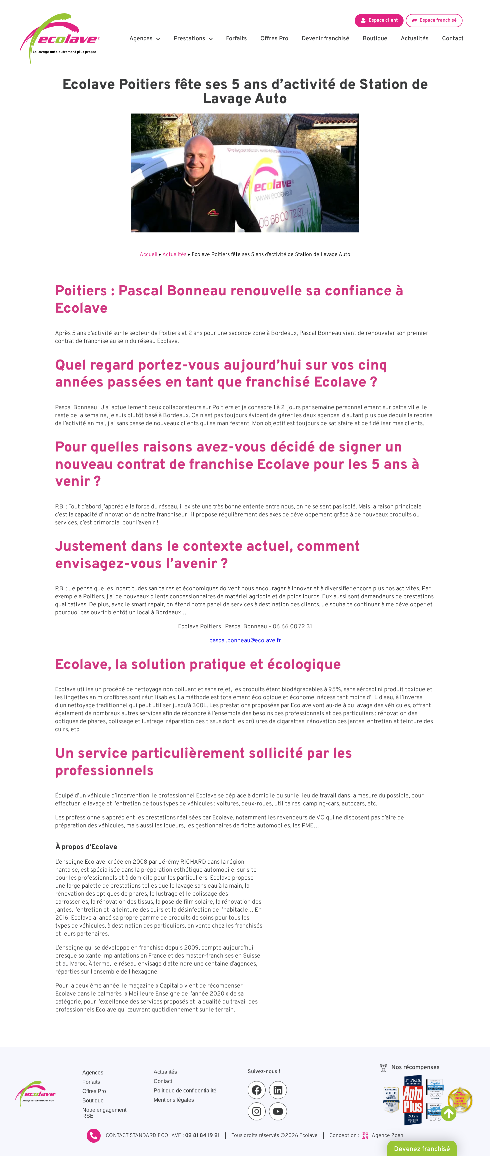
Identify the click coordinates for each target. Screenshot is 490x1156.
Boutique (375, 39)
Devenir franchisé (325, 39)
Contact (453, 39)
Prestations (189, 39)
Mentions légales (174, 1100)
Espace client (383, 20)
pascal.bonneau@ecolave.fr (245, 641)
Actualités (415, 39)
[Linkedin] (278, 1090)
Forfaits (236, 39)
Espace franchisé (438, 20)
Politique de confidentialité (185, 1090)
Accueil (148, 254)
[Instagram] (257, 1111)
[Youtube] (278, 1111)
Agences (141, 39)
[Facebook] (257, 1090)
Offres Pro (274, 39)
